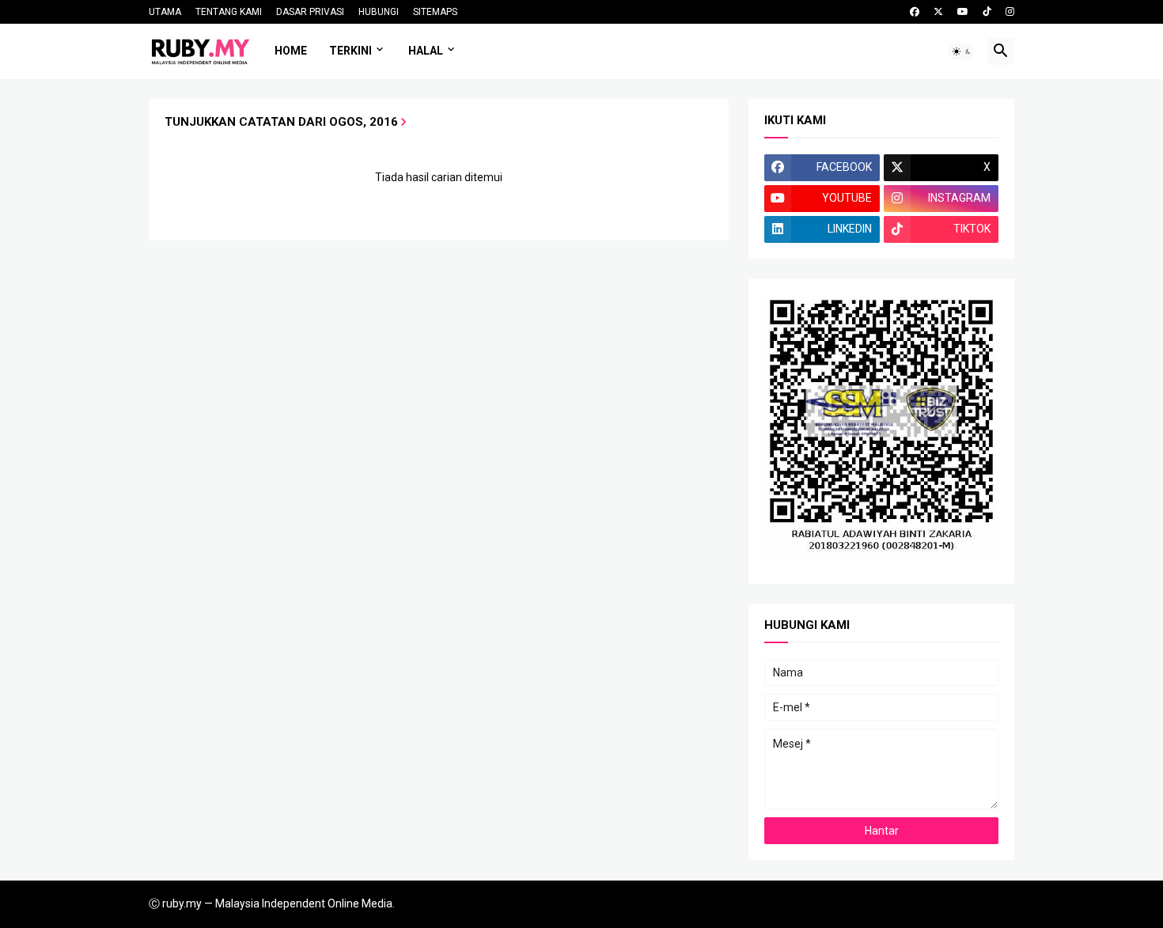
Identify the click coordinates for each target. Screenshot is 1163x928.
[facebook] (914, 12)
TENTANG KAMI (228, 11)
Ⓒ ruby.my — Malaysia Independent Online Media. (272, 903)
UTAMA (165, 11)
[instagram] (1010, 12)
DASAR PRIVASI (310, 11)
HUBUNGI (378, 11)
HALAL (425, 50)
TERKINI (350, 50)
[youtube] (962, 12)
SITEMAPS (435, 11)
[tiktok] (987, 12)
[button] (962, 51)
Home (291, 50)
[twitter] (938, 12)
